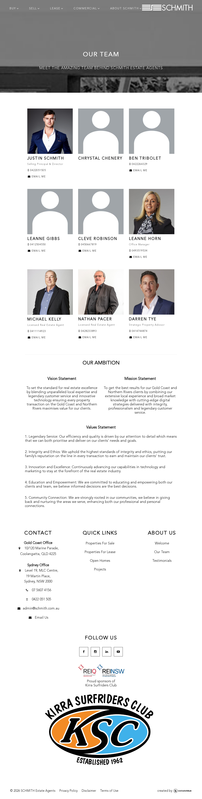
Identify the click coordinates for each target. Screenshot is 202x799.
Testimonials (162, 561)
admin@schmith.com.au (41, 608)
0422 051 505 (41, 599)
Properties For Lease (100, 552)
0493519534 (139, 251)
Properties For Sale (100, 543)
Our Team (162, 552)
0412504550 (37, 244)
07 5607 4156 (41, 590)
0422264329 (139, 164)
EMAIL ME (38, 176)
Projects (100, 569)
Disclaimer (89, 791)
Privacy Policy (68, 791)
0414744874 (139, 331)
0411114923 (37, 331)
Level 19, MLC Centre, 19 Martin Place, (41, 576)
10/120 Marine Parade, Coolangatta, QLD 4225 (39, 551)
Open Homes (100, 561)
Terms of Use (109, 791)
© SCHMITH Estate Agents (32, 791)
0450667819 (88, 244)
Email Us (41, 617)
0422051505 (37, 170)
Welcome (162, 543)
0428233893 (88, 331)
